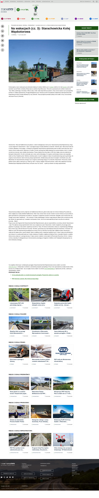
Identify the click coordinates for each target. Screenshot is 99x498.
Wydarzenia (13, 1)
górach (52, 87)
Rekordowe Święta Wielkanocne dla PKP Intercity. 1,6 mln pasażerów (40, 393)
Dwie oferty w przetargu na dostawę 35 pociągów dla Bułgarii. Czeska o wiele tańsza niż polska (82, 84)
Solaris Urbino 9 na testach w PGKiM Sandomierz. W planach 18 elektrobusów (86, 43)
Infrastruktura (46, 1)
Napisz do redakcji (28, 473)
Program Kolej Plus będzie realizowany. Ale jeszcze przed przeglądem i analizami (41, 449)
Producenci (27, 1)
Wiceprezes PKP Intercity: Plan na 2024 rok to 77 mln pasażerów (62, 393)
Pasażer (7, 1)
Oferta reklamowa (46, 470)
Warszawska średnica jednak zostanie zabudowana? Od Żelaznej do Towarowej (41, 361)
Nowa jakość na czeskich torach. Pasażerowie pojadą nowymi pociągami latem (18, 393)
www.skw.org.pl (13, 266)
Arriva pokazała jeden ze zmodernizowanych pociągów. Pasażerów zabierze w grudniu (35, 275)
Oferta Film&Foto (46, 474)
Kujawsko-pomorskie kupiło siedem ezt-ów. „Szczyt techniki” (62, 305)
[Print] (2, 45)
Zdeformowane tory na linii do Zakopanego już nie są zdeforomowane (83, 74)
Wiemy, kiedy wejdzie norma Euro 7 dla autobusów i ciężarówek (86, 50)
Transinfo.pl (43, 465)
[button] (71, 298)
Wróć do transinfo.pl (85, 1)
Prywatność (25, 486)
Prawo (33, 1)
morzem (64, 87)
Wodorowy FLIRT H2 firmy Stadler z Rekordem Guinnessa (62, 421)
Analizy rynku (45, 478)
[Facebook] (2, 26)
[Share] (2, 50)
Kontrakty (13, 307)
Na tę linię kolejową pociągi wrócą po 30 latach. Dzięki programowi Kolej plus (82, 66)
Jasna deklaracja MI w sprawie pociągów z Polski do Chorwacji (62, 333)
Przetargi (38, 1)
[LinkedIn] (2, 31)
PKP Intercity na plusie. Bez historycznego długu (25, 278)
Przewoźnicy (20, 1)
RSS (52, 1)
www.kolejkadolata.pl (49, 268)
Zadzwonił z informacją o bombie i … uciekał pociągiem (83, 92)
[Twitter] (2, 36)
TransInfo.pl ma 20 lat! (8, 473)
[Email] (2, 40)
